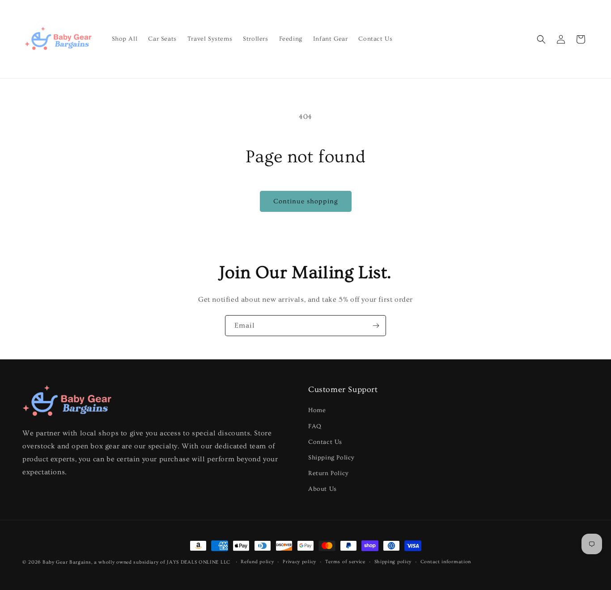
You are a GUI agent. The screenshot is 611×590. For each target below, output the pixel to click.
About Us (322, 489)
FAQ (315, 426)
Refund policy (257, 562)
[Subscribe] (376, 325)
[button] (541, 39)
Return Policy (328, 473)
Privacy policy (299, 562)
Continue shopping (305, 201)
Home (317, 410)
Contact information (445, 562)
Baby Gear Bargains (66, 562)
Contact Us (325, 442)
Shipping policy (393, 562)
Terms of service (345, 562)
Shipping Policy (331, 457)
